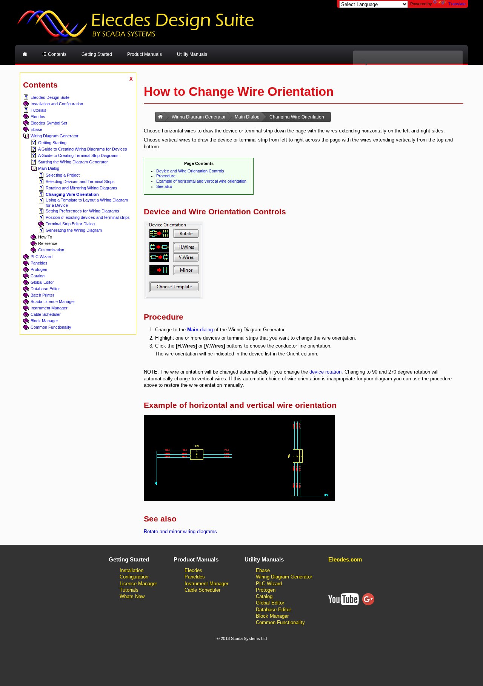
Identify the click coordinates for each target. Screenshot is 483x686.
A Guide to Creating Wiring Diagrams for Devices (82, 149)
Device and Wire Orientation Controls (190, 171)
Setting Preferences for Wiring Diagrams (82, 211)
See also (164, 186)
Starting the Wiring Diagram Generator (73, 162)
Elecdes (38, 116)
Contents (56, 54)
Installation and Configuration (57, 104)
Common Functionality (51, 327)
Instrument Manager (49, 308)
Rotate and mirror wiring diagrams (180, 531)
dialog (200, 329)
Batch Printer (42, 295)
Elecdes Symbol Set (49, 123)
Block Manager (44, 320)
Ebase (36, 129)
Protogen (39, 269)
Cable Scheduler (46, 314)
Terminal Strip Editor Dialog (70, 223)
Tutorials (38, 110)
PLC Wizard (41, 256)
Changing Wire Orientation (72, 194)
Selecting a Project (63, 175)
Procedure (165, 176)
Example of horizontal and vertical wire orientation (201, 181)
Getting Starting (52, 142)
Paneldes (39, 263)
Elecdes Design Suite (50, 97)
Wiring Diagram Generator (54, 136)
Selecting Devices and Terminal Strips (80, 181)
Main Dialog (48, 168)
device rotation (325, 372)
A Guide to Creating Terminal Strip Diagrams (78, 155)
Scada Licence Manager (53, 301)
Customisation (51, 250)
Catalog (38, 276)
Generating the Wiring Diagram (74, 230)
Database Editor (45, 288)
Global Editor (42, 282)
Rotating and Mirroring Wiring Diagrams (81, 188)
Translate (457, 4)
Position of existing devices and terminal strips (88, 217)
